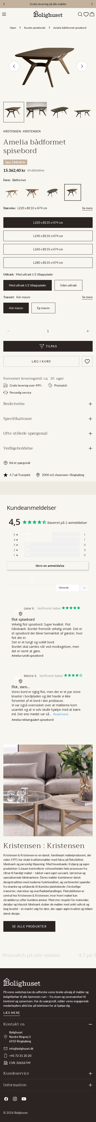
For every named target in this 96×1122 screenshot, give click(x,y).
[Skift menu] (4, 14)
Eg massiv (43, 308)
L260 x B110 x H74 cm (48, 249)
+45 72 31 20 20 (20, 1055)
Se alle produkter (29, 926)
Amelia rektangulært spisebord (33, 720)
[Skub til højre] (82, 66)
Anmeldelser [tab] (18, 579)
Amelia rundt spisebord (27, 656)
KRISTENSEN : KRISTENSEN (22, 131)
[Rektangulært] (11, 192)
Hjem (13, 27)
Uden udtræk (68, 285)
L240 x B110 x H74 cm (48, 236)
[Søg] (80, 14)
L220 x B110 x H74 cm (48, 222)
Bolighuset (21, 1112)
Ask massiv (16, 308)
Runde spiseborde (34, 27)
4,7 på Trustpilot (20, 475)
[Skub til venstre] (14, 66)
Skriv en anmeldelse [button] (49, 566)
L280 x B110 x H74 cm (48, 262)
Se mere (87, 208)
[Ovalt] (52, 192)
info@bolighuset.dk (21, 1048)
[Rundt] (32, 192)
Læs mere (11, 1013)
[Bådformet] (72, 192)
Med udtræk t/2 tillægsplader (27, 285)
